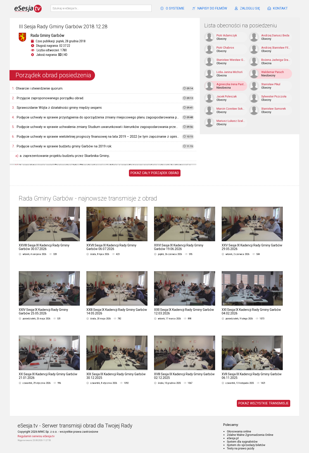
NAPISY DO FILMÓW (212, 8)
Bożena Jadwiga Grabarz (276, 59)
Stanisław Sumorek (273, 108)
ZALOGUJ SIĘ (250, 8)
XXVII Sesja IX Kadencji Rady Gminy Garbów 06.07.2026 (111, 247)
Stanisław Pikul (270, 84)
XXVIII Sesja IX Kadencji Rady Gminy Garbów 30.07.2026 (44, 247)
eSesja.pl (233, 438)
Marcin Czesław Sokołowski (231, 108)
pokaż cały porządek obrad (155, 173)
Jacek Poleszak (226, 96)
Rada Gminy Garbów (47, 35)
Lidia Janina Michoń (229, 72)
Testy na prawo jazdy (240, 448)
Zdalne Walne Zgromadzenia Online (250, 434)
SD (60, 55)
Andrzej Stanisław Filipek (276, 47)
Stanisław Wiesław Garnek (231, 59)
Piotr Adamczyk (226, 35)
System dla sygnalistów (242, 441)
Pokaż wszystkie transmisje (263, 403)
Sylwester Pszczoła (273, 96)
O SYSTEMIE (175, 8)
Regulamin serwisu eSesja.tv (36, 436)
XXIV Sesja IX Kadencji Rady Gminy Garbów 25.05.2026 (43, 311)
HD (65, 55)
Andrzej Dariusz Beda (275, 35)
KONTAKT (280, 8)
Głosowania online (239, 431)
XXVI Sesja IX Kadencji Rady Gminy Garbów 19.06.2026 (178, 247)
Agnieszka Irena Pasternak (231, 84)
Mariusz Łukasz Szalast (231, 121)
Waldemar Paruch (272, 72)
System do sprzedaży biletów (246, 445)
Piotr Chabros (225, 47)
